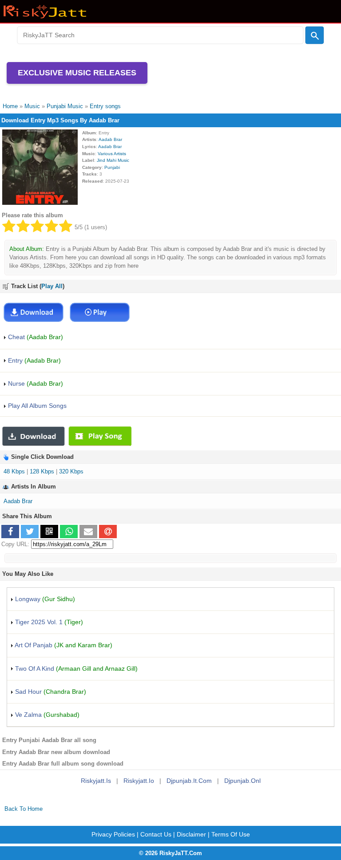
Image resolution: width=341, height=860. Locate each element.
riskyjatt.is (96, 780)
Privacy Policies (113, 834)
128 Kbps (42, 471)
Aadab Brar (110, 139)
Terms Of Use (230, 834)
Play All (52, 286)
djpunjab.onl (242, 780)
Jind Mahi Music (113, 160)
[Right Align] (314, 35)
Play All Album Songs (36, 405)
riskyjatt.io (138, 780)
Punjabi (112, 167)
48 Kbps (14, 471)
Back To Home (23, 808)
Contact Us (155, 834)
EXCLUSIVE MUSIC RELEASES (77, 72)
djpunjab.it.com (189, 780)
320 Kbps (71, 471)
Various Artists (112, 153)
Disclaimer (191, 834)
